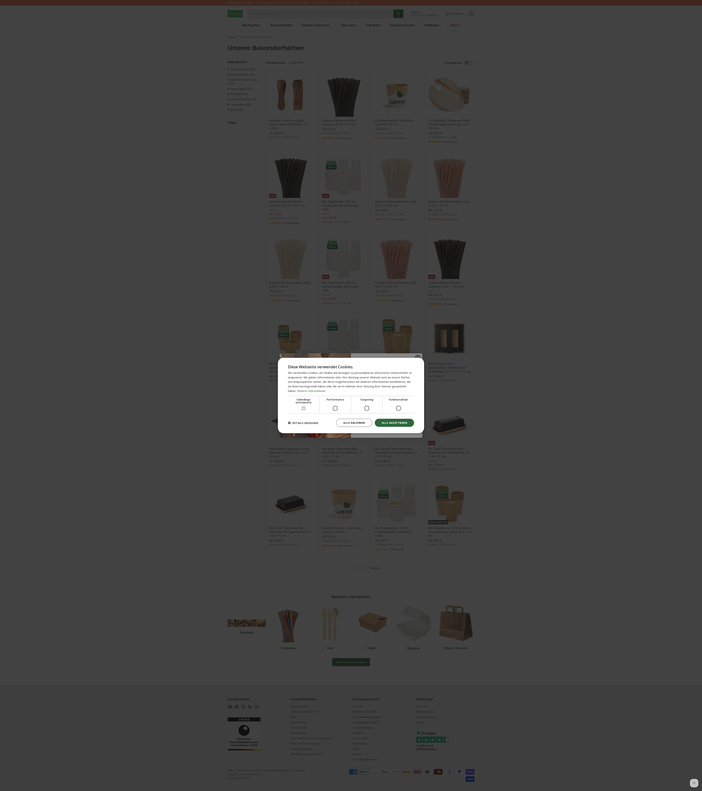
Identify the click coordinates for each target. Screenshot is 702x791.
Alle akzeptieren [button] (394, 422)
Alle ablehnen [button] (354, 422)
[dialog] (351, 395)
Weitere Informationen (311, 390)
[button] (303, 423)
